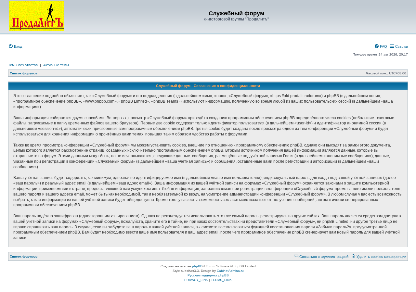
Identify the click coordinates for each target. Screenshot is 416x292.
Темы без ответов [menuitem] (23, 65)
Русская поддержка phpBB (208, 275)
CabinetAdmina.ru (230, 271)
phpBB (197, 266)
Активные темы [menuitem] (56, 65)
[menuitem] (15, 46)
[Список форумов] (36, 16)
